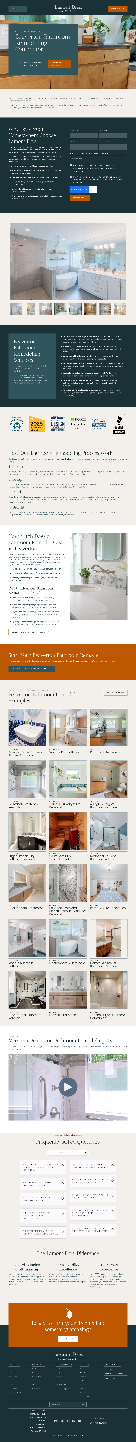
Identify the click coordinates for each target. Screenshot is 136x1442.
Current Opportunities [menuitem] (114, 1374)
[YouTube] (79, 1421)
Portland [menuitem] (59, 1369)
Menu (14, 9)
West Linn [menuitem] (60, 1373)
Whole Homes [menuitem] (14, 1377)
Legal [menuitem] (106, 1369)
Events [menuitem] (82, 1385)
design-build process (67, 459)
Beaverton (35, 31)
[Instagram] (61, 1421)
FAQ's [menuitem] (82, 1381)
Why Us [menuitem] (83, 1373)
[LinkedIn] (73, 1421)
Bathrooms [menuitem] (13, 1373)
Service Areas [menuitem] (62, 1365)
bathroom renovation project (21, 101)
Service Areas (23, 31)
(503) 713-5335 (41, 1421)
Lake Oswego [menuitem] (61, 1377)
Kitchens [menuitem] (12, 1369)
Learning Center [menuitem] (111, 1365)
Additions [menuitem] (12, 1381)
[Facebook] (67, 1421)
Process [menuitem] (83, 1369)
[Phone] (55, 1421)
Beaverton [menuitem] (60, 1381)
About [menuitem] (82, 1365)
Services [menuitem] (12, 1365)
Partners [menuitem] (83, 1393)
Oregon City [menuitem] (61, 1385)
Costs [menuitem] (82, 1396)
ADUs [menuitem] (10, 1385)
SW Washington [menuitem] (62, 1389)
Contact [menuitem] (107, 1378)
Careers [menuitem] (83, 1389)
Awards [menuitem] (83, 1377)
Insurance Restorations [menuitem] (18, 1393)
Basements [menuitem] (13, 1389)
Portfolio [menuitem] (36, 1365)
